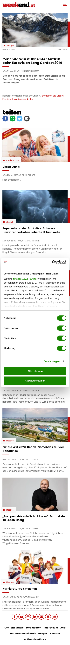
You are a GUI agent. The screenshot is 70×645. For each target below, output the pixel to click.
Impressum (51, 627)
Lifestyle (10, 45)
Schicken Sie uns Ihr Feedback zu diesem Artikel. (33, 97)
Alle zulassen (35, 371)
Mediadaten (33, 627)
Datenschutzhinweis (23, 633)
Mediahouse (12, 160)
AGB (63, 627)
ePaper (42, 633)
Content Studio (14, 627)
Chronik (9, 222)
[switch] (61, 328)
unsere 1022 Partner (25, 278)
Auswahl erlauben (35, 380)
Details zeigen (51, 361)
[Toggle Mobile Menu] (65, 4)
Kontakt (55, 633)
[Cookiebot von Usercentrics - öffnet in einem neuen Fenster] (52, 262)
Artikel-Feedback (35, 639)
